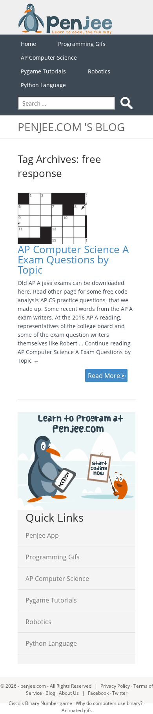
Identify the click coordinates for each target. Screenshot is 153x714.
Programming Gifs (82, 43)
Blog (50, 693)
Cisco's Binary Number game (40, 703)
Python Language (43, 85)
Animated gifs (77, 710)
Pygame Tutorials (43, 71)
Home (28, 43)
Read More (104, 375)
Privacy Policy (115, 686)
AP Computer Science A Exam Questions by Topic (73, 259)
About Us (69, 693)
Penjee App (42, 535)
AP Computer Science (49, 57)
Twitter (120, 693)
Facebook (98, 693)
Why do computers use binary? (109, 703)
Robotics (99, 71)
